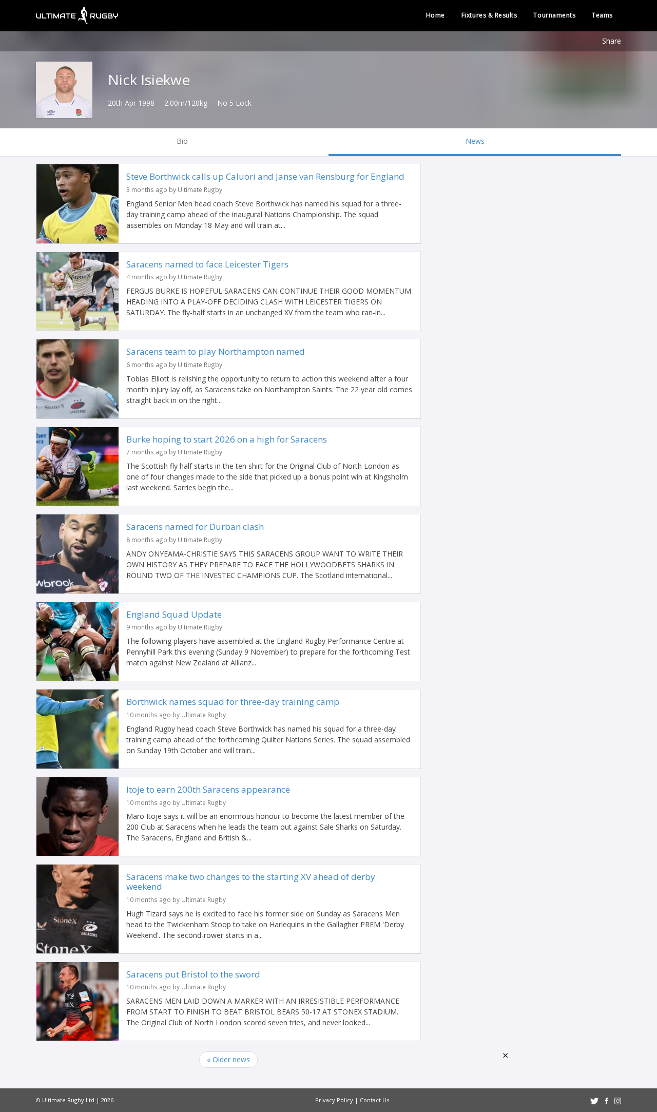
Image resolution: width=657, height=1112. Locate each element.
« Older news (228, 1059)
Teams (602, 15)
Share (611, 41)
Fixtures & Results (489, 15)
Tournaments (554, 15)
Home (435, 15)
